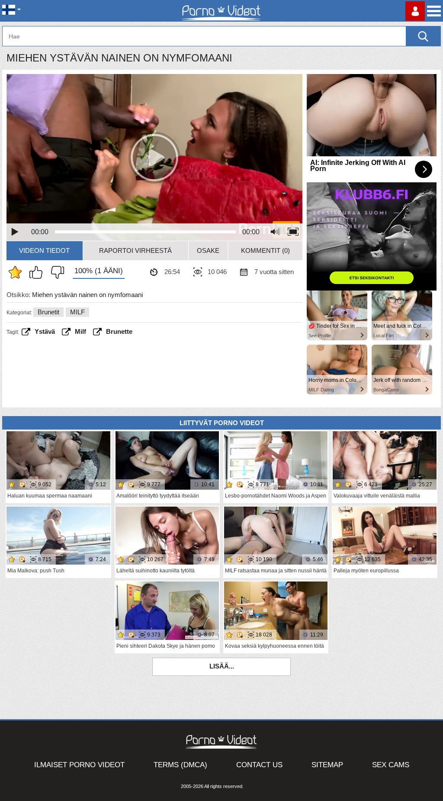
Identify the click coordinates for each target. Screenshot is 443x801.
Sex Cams (390, 765)
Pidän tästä (38, 272)
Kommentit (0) (265, 250)
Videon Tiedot (44, 250)
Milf (80, 331)
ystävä (45, 331)
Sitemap (327, 765)
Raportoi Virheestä (135, 250)
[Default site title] (221, 11)
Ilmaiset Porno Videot (79, 765)
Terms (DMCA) (180, 765)
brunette (119, 331)
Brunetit (48, 312)
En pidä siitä (55, 272)
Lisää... (221, 666)
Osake (208, 250)
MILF (77, 312)
